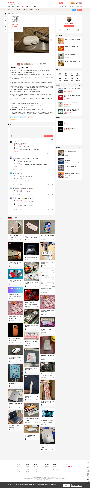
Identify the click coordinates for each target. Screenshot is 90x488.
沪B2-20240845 (44, 478)
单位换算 (65, 75)
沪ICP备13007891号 (27, 478)
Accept (66, 485)
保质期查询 (66, 80)
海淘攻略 (19, 9)
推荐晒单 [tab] (10, 217)
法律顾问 (27, 471)
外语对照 (71, 80)
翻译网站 (60, 80)
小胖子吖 (14, 141)
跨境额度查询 (78, 80)
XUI (13, 187)
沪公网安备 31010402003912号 (45, 480)
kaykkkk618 (15, 156)
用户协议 (18, 469)
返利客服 (27, 469)
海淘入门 (47, 466)
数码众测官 (31, 117)
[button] (18, 3)
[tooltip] (15, 23)
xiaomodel (14, 172)
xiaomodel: (17, 175)
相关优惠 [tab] (17, 217)
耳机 (12, 117)
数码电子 (16, 117)
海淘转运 (37, 9)
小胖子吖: (17, 148)
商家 (18, 6)
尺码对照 (60, 75)
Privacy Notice (23, 486)
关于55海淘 (19, 466)
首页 (9, 13)
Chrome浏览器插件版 (57, 469)
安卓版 (54, 466)
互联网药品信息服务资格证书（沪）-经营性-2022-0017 (56, 478)
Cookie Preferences (76, 485)
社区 (9, 9)
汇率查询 (71, 75)
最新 (13, 9)
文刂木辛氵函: (18, 144)
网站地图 (18, 471)
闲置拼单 (31, 9)
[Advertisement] (69, 189)
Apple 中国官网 (23, 117)
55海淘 (11, 3)
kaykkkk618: (18, 163)
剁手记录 (25, 9)
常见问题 (27, 466)
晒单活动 (43, 9)
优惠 (13, 6)
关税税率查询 (78, 75)
